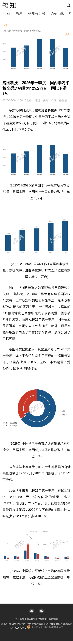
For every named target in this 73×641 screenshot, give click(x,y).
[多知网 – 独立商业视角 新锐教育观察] (9, 5)
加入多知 (31, 618)
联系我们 (53, 618)
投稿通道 (42, 618)
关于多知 (19, 618)
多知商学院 (36, 13)
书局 (19, 13)
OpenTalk (57, 13)
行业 (6, 13)
